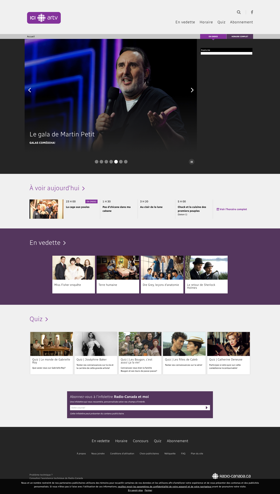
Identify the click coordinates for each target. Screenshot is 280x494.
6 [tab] (121, 161)
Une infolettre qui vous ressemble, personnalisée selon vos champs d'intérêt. (107, 401)
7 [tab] (126, 161)
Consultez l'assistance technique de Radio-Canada (56, 478)
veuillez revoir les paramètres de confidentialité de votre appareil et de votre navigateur (165, 486)
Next (192, 90)
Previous (29, 90)
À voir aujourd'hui (54, 187)
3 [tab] (106, 161)
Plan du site (197, 453)
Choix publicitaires (149, 453)
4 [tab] (111, 161)
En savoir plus (135, 490)
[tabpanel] (111, 95)
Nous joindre (98, 453)
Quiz (221, 22)
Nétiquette (170, 453)
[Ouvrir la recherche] (238, 12)
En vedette (185, 22)
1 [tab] (96, 161)
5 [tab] (116, 161)
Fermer (148, 490)
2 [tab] (101, 161)
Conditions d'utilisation (122, 453)
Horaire (206, 22)
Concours (140, 440)
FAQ (183, 453)
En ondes (213, 36)
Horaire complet (240, 36)
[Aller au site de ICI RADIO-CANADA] (231, 476)
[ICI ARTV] (44, 18)
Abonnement (241, 22)
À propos (81, 453)
